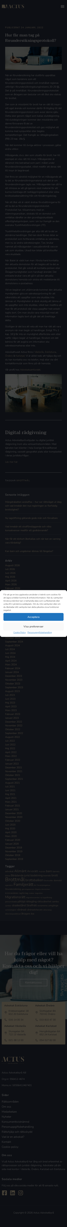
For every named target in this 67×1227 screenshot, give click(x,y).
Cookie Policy (19, 632)
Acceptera (33, 617)
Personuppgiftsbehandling (39, 632)
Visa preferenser (33, 626)
